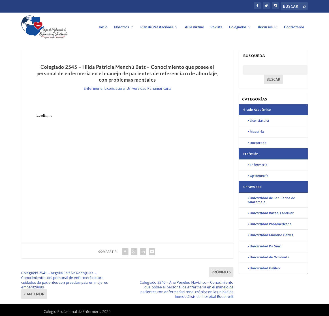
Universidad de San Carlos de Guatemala (271, 200)
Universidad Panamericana (148, 88)
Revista (216, 27)
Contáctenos (294, 27)
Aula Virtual (194, 27)
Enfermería (93, 88)
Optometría (259, 176)
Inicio (103, 27)
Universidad (252, 187)
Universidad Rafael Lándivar (272, 213)
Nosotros (121, 27)
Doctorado (258, 143)
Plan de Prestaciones (156, 27)
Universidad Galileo (265, 268)
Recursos (265, 27)
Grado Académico (257, 109)
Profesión (250, 154)
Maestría (257, 131)
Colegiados (237, 27)
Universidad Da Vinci (266, 246)
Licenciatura (114, 88)
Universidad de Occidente (269, 257)
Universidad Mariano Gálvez (271, 235)
